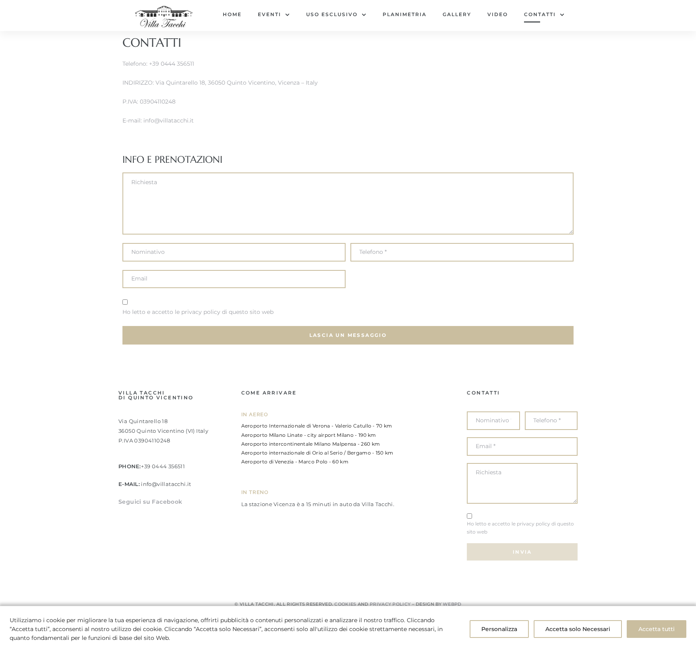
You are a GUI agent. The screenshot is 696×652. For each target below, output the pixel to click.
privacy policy (200, 312)
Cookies (345, 604)
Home (232, 14)
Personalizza (499, 629)
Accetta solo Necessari (577, 629)
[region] (348, 629)
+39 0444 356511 (171, 63)
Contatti (540, 14)
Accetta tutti (656, 629)
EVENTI (269, 14)
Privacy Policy (390, 604)
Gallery (457, 14)
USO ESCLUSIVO (332, 14)
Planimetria (405, 14)
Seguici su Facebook (150, 501)
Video (497, 14)
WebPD (452, 604)
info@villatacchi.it (168, 120)
